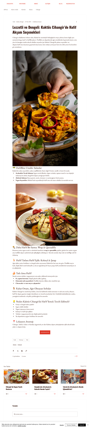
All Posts (6, 9)
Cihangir (38, 9)
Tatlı (27, 340)
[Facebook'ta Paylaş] (13, 351)
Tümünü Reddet (71, 425)
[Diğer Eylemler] (76, 22)
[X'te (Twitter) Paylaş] (17, 351)
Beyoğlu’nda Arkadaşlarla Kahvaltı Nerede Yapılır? (42, 388)
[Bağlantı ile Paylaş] (26, 351)
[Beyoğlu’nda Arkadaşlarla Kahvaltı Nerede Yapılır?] (45, 376)
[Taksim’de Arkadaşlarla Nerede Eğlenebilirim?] (73, 376)
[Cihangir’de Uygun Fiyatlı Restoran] (16, 376)
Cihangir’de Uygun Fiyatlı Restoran (14, 388)
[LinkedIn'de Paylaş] (22, 351)
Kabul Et (82, 425)
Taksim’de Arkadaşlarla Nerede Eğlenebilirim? (73, 388)
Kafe (15, 340)
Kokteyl (21, 340)
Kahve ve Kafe (14, 9)
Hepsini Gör (83, 366)
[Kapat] (88, 425)
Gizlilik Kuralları (22, 426)
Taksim (31, 9)
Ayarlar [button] (62, 425)
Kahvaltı (23, 9)
